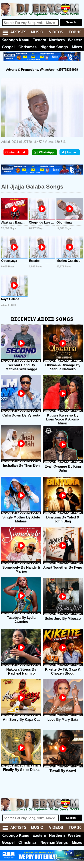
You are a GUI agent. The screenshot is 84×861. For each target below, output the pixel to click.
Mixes (77, 47)
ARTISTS (18, 32)
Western (75, 40)
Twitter (71, 152)
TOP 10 (75, 32)
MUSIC (37, 32)
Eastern (39, 40)
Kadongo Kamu (15, 40)
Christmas (27, 47)
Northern (57, 40)
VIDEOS (56, 32)
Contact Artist (15, 152)
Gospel (8, 47)
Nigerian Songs (54, 47)
